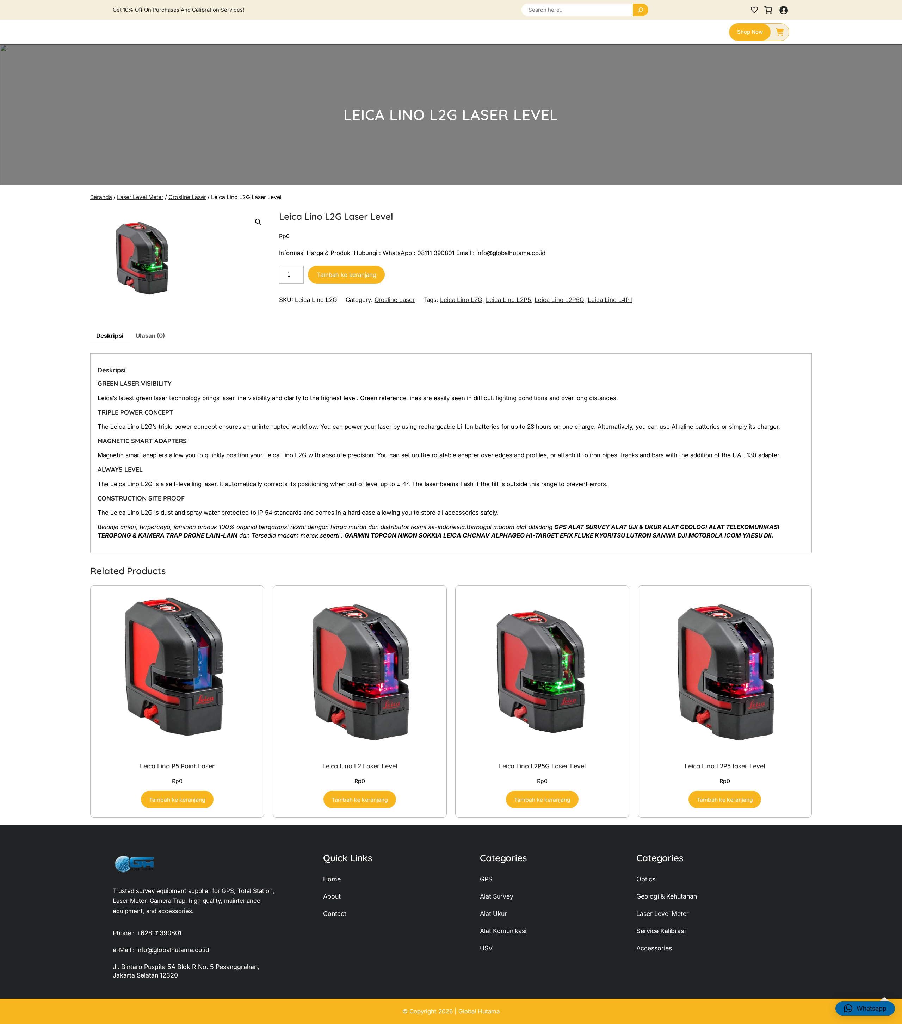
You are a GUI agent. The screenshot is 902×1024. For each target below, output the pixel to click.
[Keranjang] (768, 10)
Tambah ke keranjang (346, 274)
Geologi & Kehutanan (666, 896)
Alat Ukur (493, 913)
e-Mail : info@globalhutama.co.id (161, 950)
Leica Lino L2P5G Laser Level (542, 766)
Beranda (101, 196)
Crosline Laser (187, 196)
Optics (645, 879)
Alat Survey (496, 896)
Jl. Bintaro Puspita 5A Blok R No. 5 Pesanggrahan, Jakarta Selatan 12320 (186, 971)
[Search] (640, 10)
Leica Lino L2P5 (508, 299)
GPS (486, 879)
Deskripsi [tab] (110, 335)
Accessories (654, 948)
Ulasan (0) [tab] (150, 335)
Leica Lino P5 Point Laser (177, 766)
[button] (258, 222)
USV (486, 948)
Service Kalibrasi (661, 931)
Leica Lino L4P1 (610, 299)
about (332, 896)
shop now (750, 32)
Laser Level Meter (140, 196)
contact (334, 913)
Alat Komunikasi (503, 931)
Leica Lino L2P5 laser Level (725, 766)
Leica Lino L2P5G (559, 299)
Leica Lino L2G (461, 299)
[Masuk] (783, 10)
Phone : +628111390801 (147, 933)
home (332, 879)
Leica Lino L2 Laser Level (359, 766)
